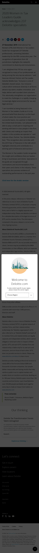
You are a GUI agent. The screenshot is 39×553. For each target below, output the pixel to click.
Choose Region (12, 295)
